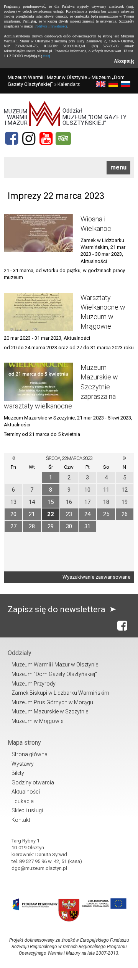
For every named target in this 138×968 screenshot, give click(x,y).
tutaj (46, 56)
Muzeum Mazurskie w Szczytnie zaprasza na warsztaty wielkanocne (61, 386)
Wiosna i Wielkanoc (95, 223)
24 (87, 514)
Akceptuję (124, 61)
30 (69, 526)
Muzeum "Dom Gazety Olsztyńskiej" (54, 674)
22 (50, 514)
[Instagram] (28, 138)
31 (87, 526)
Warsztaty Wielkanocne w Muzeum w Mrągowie (102, 312)
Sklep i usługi (27, 810)
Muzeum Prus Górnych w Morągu (52, 702)
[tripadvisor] (63, 138)
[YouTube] (46, 138)
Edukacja (23, 801)
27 (13, 526)
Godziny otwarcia (33, 782)
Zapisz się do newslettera (57, 609)
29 (51, 526)
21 (32, 514)
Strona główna (30, 754)
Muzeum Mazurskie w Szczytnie (50, 711)
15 (51, 502)
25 (106, 514)
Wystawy (23, 764)
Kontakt (21, 820)
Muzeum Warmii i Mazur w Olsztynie (47, 77)
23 (69, 514)
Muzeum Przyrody (34, 684)
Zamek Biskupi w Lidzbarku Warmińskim (60, 693)
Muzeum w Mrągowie (37, 721)
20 (13, 514)
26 (125, 514)
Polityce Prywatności (50, 26)
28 (32, 526)
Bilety (18, 773)
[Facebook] (11, 138)
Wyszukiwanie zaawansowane (96, 577)
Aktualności (26, 792)
